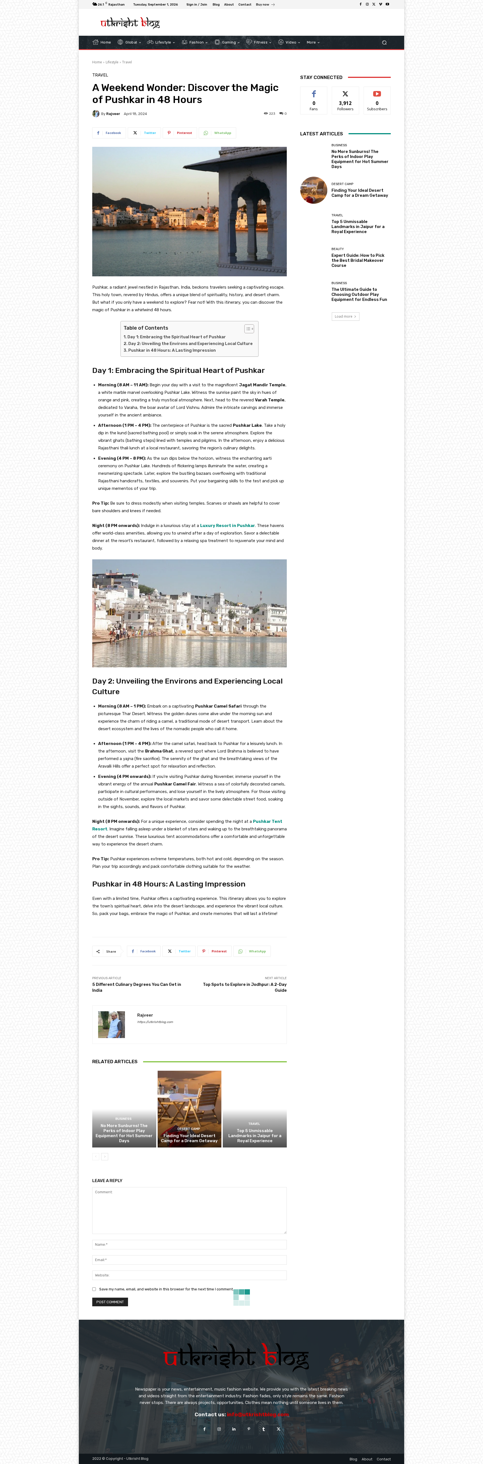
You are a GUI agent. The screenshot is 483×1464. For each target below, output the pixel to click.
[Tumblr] (263, 1429)
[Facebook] (360, 4)
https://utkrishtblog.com (155, 1022)
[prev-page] (95, 1156)
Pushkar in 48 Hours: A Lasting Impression (172, 350)
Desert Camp (188, 1128)
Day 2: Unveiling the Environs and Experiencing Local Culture (190, 343)
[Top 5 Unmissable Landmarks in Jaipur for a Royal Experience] (255, 1109)
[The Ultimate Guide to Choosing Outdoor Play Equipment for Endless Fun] (313, 291)
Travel (127, 62)
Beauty (338, 249)
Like (314, 91)
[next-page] (104, 1156)
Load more (343, 316)
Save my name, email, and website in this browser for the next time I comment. (166, 1289)
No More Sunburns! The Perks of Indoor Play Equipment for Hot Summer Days (124, 1133)
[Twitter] (374, 4)
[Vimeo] (380, 4)
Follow (345, 91)
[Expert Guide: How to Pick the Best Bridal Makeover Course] (313, 257)
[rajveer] (96, 113)
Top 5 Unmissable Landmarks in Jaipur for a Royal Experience (254, 1135)
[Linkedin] (234, 1429)
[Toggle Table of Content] (246, 329)
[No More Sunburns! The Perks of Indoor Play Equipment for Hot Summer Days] (124, 1109)
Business (123, 1118)
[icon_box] (265, 5)
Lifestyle (112, 62)
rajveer (113, 114)
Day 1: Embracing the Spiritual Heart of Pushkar (176, 336)
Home (97, 62)
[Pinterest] (248, 1429)
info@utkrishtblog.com (258, 1414)
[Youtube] (387, 4)
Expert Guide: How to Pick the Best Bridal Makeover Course (358, 260)
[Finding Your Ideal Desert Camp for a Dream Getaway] (190, 1109)
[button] (384, 42)
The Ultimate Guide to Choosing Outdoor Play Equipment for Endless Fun (359, 294)
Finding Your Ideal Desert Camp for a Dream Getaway (189, 1138)
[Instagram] (367, 4)
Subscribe (377, 91)
